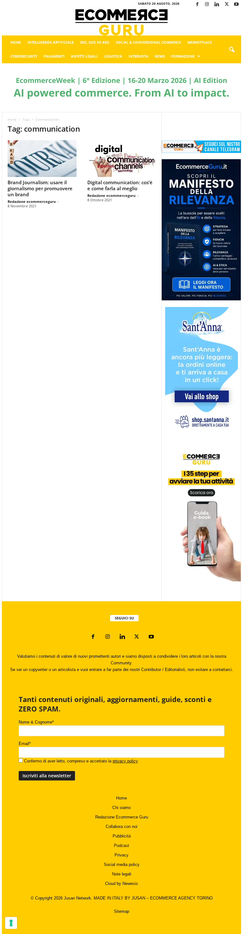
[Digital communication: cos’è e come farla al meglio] (121, 158)
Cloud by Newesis (121, 883)
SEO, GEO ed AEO (94, 42)
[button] (232, 50)
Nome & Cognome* (36, 722)
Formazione (183, 56)
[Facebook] (197, 4)
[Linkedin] (217, 4)
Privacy (121, 855)
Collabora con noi (121, 826)
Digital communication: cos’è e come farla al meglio (120, 185)
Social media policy (122, 864)
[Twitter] (226, 4)
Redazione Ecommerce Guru (121, 817)
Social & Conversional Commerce (148, 42)
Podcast (121, 845)
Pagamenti (54, 56)
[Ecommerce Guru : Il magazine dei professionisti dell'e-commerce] (121, 22)
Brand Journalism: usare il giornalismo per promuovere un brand (40, 188)
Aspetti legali (84, 56)
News (160, 56)
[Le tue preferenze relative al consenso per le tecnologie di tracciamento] (11, 923)
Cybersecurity (23, 56)
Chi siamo (121, 807)
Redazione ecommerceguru (32, 201)
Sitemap (121, 911)
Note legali (121, 874)
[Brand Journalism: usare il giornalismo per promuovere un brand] (42, 158)
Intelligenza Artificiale (50, 42)
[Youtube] (236, 4)
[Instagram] (207, 4)
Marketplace (199, 42)
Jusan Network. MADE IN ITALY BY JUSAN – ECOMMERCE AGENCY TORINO (138, 898)
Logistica (113, 56)
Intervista (138, 56)
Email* (25, 743)
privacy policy (125, 761)
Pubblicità (122, 836)
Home (15, 42)
